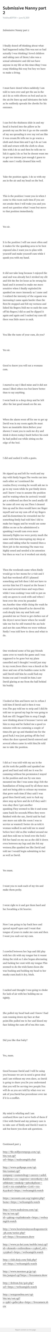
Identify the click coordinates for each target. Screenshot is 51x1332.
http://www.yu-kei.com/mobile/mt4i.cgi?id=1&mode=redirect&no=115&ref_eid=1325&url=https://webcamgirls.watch (25, 1248)
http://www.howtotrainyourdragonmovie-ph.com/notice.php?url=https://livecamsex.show (25, 1232)
